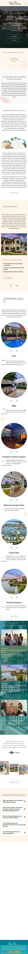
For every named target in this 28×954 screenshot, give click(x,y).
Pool (14, 356)
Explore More (14, 616)
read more (6, 660)
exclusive (17, 556)
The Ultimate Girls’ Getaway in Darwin (12, 721)
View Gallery (8, 278)
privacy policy (22, 949)
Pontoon (18, 602)
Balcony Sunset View (14, 505)
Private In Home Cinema (14, 457)
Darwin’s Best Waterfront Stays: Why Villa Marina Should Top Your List (13, 686)
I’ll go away (16, 951)
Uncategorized (4, 648)
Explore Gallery (14, 782)
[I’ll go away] (26, 949)
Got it (10, 951)
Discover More (14, 192)
